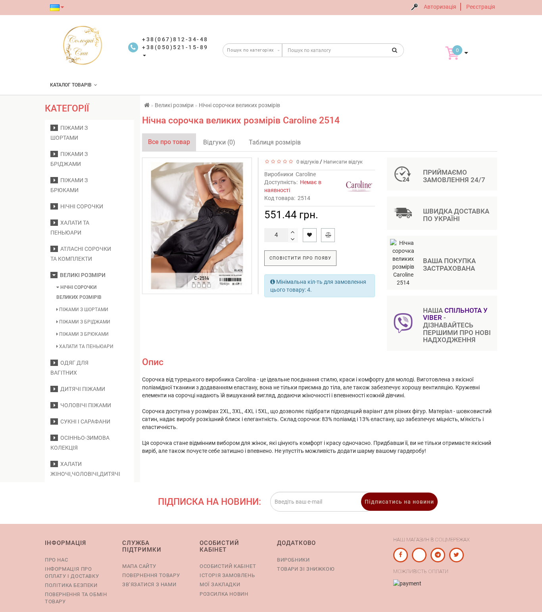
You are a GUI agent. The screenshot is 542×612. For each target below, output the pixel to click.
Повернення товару (151, 575)
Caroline (306, 174)
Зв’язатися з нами (149, 584)
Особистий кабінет (228, 566)
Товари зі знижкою (305, 569)
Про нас (56, 560)
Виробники (293, 560)
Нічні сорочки (80, 206)
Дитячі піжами (81, 389)
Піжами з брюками (83, 334)
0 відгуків (306, 162)
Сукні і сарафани (84, 421)
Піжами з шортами (83, 309)
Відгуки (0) (219, 142)
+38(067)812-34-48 (175, 39)
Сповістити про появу (300, 258)
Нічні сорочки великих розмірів (79, 292)
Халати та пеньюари (85, 346)
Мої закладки (220, 584)
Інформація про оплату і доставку (72, 572)
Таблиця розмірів (275, 142)
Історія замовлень (227, 575)
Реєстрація (480, 7)
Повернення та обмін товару (76, 597)
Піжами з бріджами (84, 322)
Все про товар (169, 142)
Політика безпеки (71, 585)
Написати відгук (343, 162)
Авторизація (440, 7)
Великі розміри (82, 275)
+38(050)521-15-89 (175, 47)
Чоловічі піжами (84, 405)
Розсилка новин (224, 594)
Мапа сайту (139, 566)
